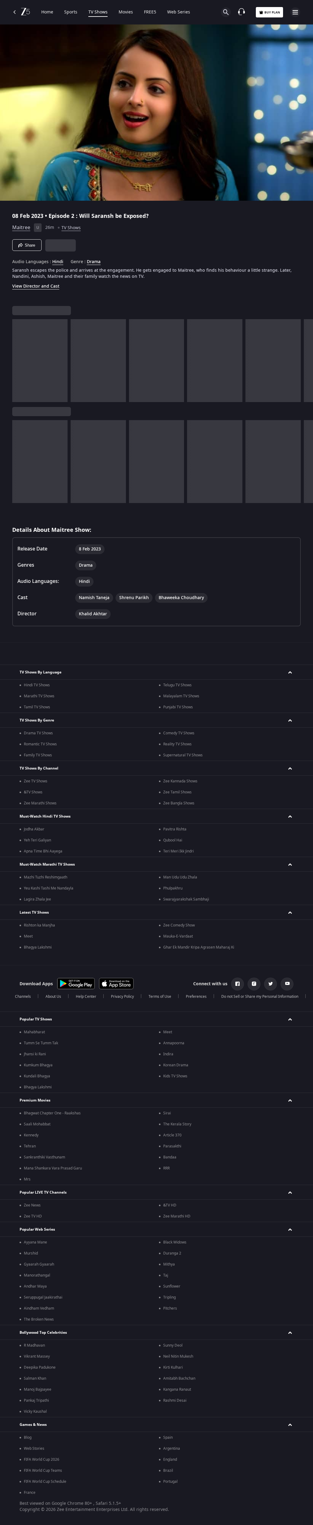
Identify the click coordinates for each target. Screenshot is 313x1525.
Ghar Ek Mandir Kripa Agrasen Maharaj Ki (198, 947)
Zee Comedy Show (179, 925)
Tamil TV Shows (37, 707)
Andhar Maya (35, 1286)
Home (47, 12)
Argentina (171, 1448)
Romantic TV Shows (40, 744)
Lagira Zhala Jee (37, 899)
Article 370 (172, 1135)
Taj (165, 1275)
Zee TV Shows (35, 781)
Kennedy (31, 1135)
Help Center (86, 996)
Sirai (167, 1113)
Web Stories (34, 1448)
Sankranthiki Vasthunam (44, 1157)
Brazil (168, 1470)
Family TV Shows (38, 755)
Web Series (178, 12)
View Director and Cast (35, 286)
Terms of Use (160, 996)
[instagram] (254, 984)
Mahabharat (34, 1032)
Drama (94, 262)
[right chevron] (18, 360)
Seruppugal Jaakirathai (43, 1297)
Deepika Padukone (40, 1367)
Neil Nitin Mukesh (178, 1356)
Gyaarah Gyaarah (39, 1264)
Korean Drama (175, 1065)
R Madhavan (34, 1345)
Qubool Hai (172, 840)
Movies (126, 12)
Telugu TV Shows (177, 685)
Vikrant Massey (37, 1356)
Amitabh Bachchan (179, 1378)
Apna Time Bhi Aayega (43, 851)
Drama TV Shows (38, 733)
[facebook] (237, 984)
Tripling (169, 1297)
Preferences (196, 996)
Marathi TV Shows (39, 696)
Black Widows (174, 1242)
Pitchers (170, 1308)
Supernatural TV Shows (183, 755)
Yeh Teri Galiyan (37, 840)
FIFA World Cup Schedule (45, 1481)
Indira (168, 1054)
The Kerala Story (177, 1124)
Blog (27, 1437)
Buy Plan (272, 12)
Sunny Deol (172, 1345)
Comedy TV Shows (178, 733)
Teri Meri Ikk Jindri (178, 851)
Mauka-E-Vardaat (178, 936)
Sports (70, 12)
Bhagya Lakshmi (38, 947)
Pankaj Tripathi (36, 1400)
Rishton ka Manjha (39, 925)
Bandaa (169, 1157)
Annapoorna (173, 1043)
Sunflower (171, 1286)
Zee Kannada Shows (180, 781)
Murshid (31, 1253)
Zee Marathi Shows (40, 803)
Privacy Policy (122, 996)
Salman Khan (35, 1378)
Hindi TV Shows (37, 685)
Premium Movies (35, 1100)
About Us (53, 996)
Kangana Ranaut (177, 1389)
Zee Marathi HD (176, 1216)
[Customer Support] (241, 12)
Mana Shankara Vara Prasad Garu (53, 1168)
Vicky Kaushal (35, 1411)
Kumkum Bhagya (38, 1065)
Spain (168, 1437)
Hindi (57, 262)
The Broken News (39, 1319)
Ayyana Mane (35, 1242)
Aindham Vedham (39, 1308)
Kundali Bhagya (37, 1076)
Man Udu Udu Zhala (180, 877)
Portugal (170, 1481)
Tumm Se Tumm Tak (41, 1043)
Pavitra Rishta (174, 829)
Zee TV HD (33, 1216)
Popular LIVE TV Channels (43, 1192)
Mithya (169, 1264)
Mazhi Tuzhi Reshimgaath (45, 877)
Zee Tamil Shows (177, 792)
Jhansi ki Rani (35, 1054)
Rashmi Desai (174, 1400)
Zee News (32, 1205)
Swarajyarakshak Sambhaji (186, 899)
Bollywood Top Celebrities (43, 1332)
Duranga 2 (172, 1253)
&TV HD (169, 1205)
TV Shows (98, 12)
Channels (23, 996)
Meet (28, 936)
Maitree (21, 227)
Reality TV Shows (177, 744)
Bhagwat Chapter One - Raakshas (52, 1113)
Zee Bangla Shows (178, 803)
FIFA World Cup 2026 (41, 1459)
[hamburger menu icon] (295, 12)
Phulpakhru (172, 888)
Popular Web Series (37, 1229)
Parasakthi (172, 1146)
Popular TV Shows (36, 1019)
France (29, 1492)
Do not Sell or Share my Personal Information (259, 996)
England (170, 1459)
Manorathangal (37, 1275)
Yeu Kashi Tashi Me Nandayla (48, 888)
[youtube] (287, 984)
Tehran (30, 1146)
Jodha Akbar (34, 829)
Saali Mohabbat (37, 1124)
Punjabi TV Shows (178, 707)
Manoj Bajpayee (37, 1389)
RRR (166, 1168)
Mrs (27, 1179)
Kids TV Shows (175, 1076)
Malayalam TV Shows (181, 696)
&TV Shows (33, 792)
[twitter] (270, 984)
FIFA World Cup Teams (43, 1470)
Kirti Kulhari (173, 1367)
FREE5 (150, 12)
